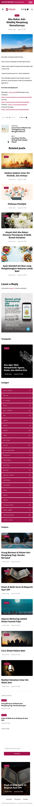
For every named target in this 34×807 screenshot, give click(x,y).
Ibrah (17, 435)
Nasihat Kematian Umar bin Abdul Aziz (14, 681)
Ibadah (17, 430)
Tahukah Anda (17, 505)
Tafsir (17, 500)
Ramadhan (17, 480)
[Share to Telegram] (26, 117)
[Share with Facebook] (20, 117)
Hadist (17, 425)
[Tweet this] (22, 117)
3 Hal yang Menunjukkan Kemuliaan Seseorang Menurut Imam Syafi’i (16, 367)
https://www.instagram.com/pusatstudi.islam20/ (16, 97)
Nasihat (17, 470)
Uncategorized (17, 515)
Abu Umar (13, 29)
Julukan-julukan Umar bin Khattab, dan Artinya (17, 174)
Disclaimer (17, 799)
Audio (17, 405)
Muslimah (17, 465)
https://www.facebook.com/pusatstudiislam (15, 109)
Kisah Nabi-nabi (17, 450)
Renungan (17, 485)
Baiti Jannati (17, 410)
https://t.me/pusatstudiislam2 (17, 104)
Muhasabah (17, 460)
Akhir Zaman (17, 390)
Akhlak (17, 395)
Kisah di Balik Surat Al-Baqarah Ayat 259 (17, 588)
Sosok (17, 495)
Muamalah (17, 455)
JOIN (30, 2)
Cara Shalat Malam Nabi (13, 650)
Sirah (17, 15)
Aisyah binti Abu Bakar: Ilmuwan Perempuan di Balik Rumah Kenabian (17, 235)
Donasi (17, 420)
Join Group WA (12, 92)
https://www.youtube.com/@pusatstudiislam (15, 102)
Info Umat (17, 440)
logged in (12, 288)
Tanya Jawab (17, 510)
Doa (17, 415)
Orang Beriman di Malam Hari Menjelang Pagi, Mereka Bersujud (15, 555)
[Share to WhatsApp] (24, 117)
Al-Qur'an (17, 400)
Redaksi (25, 799)
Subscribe (17, 753)
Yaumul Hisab (17, 520)
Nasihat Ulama (9, 348)
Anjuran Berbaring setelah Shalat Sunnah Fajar (14, 620)
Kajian (17, 445)
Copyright (9, 799)
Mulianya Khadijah (17, 203)
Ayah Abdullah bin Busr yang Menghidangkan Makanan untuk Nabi (17, 268)
